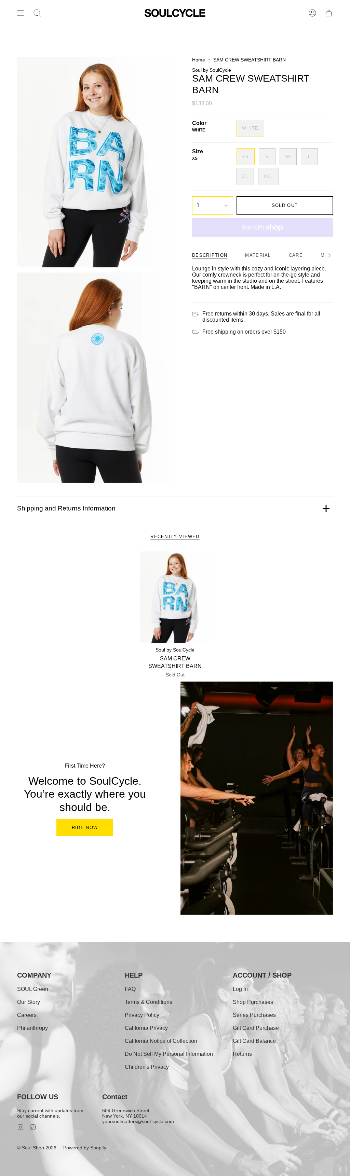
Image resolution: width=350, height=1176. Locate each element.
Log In (240, 989)
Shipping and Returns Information (66, 508)
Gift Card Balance (254, 1041)
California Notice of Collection (161, 1041)
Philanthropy (32, 1028)
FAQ (130, 989)
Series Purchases (254, 1015)
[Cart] (329, 13)
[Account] (312, 13)
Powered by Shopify (84, 1147)
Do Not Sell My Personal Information (169, 1054)
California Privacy (146, 1028)
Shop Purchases (253, 1002)
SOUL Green (32, 989)
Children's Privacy (147, 1067)
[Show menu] (20, 13)
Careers (27, 1015)
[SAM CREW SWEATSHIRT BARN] (175, 597)
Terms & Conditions (148, 1002)
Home (198, 59)
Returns (242, 1054)
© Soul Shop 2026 (36, 1147)
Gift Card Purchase (256, 1028)
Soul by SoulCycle (211, 70)
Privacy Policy (142, 1015)
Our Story (28, 1002)
